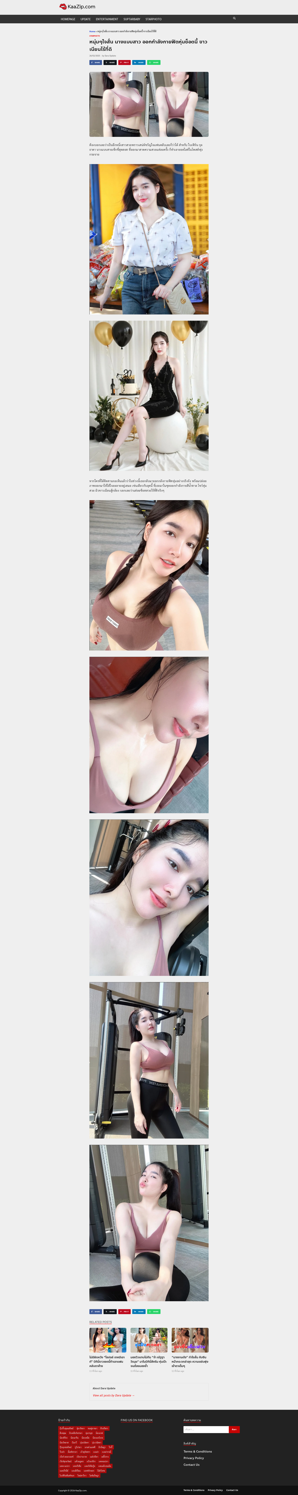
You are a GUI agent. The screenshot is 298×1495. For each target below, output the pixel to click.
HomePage (68, 19)
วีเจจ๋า (62, 1452)
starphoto (154, 19)
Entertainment (107, 19)
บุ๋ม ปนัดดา (96, 1442)
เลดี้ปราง (105, 1456)
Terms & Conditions (198, 1451)
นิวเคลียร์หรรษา (75, 1433)
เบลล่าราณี (106, 1452)
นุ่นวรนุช (89, 1433)
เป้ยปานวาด (82, 1456)
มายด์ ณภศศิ (90, 1447)
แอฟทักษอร (89, 1470)
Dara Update (110, 55)
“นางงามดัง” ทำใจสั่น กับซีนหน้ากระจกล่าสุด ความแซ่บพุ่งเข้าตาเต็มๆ (190, 1361)
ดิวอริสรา (104, 1428)
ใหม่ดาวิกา (82, 1475)
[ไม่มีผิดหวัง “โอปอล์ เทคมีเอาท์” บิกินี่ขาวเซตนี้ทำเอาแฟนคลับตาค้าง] (107, 1341)
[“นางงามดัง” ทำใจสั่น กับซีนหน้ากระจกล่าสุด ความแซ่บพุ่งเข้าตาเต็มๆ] (190, 1341)
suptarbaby (132, 19)
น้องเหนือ (85, 1437)
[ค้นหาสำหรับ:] (211, 1429)
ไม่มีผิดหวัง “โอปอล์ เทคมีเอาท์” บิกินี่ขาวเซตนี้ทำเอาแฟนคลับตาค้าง (107, 1361)
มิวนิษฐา (102, 1447)
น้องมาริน (74, 1437)
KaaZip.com (81, 1490)
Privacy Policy (194, 1458)
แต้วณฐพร (79, 1461)
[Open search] (234, 18)
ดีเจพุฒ (63, 1433)
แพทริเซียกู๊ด (89, 1466)
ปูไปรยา (78, 1447)
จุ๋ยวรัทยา (81, 1428)
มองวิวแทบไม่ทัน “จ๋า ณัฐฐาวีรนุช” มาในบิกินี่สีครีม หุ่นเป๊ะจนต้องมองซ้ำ (149, 1361)
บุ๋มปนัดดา (84, 1442)
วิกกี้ (110, 1447)
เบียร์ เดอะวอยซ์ (66, 1456)
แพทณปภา (103, 1461)
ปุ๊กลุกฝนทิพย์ (66, 1447)
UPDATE (86, 19)
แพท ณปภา (65, 1466)
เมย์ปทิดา (94, 1456)
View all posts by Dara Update (113, 1395)
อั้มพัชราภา (72, 1452)
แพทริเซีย (77, 1466)
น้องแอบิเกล (98, 1437)
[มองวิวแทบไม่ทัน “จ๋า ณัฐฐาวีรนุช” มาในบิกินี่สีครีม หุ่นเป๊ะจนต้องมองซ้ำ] (149, 1341)
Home (92, 31)
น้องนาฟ (99, 1433)
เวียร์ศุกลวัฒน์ (65, 1461)
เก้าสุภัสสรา (85, 1452)
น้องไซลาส (64, 1442)
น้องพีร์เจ (63, 1437)
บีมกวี (74, 1442)
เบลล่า (96, 1452)
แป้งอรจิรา (91, 1461)
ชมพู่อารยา (92, 1428)
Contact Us (192, 1464)
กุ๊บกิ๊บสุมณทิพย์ (66, 1428)
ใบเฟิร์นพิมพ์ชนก (67, 1475)
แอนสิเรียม (76, 1470)
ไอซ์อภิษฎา (94, 1475)
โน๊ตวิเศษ (101, 1470)
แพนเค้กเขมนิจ (104, 1466)
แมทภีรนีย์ (64, 1470)
